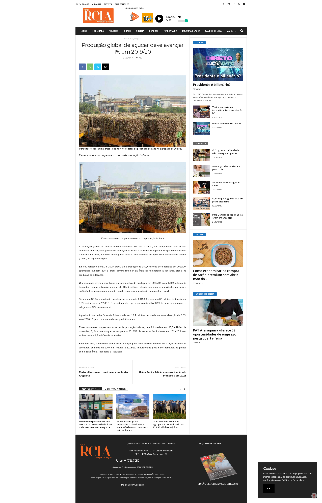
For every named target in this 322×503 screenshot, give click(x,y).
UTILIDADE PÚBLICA (205, 294)
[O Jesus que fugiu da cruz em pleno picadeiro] (201, 203)
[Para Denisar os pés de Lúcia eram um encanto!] (201, 219)
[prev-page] (180, 389)
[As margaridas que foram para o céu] (201, 171)
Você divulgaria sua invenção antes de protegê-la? (227, 110)
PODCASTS (201, 143)
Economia (98, 31)
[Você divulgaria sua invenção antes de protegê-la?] (201, 112)
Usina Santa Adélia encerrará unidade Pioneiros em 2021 (162, 373)
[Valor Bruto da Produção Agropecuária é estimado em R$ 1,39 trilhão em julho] (169, 406)
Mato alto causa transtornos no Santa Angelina (103, 373)
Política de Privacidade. (293, 480)
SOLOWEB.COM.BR (145, 467)
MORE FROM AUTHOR (115, 389)
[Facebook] (223, 4)
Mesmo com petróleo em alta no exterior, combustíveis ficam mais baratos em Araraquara (95, 424)
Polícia (140, 31)
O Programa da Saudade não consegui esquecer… (225, 152)
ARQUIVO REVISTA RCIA (210, 443)
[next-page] (184, 389)
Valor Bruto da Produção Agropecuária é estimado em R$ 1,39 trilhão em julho (168, 424)
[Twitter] (239, 4)
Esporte (153, 31)
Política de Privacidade (132, 485)
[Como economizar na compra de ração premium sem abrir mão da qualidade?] (218, 253)
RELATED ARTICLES (91, 389)
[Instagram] (229, 4)
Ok (269, 488)
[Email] (105, 67)
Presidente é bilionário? (212, 84)
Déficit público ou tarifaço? (226, 123)
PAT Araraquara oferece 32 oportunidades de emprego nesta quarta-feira (214, 334)
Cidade (127, 31)
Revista (108, 4)
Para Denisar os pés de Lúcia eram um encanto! (227, 216)
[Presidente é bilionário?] (218, 64)
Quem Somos (82, 4)
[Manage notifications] (314, 495)
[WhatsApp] (90, 67)
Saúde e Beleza (213, 31)
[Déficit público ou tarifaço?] (201, 128)
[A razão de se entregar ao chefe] (201, 187)
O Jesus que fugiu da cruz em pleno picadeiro (227, 200)
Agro (84, 31)
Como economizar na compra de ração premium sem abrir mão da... (216, 275)
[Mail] (234, 4)
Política (113, 31)
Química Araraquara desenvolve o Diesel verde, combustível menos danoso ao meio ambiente (132, 426)
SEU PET (199, 234)
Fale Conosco (122, 4)
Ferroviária (170, 31)
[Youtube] (244, 4)
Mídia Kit (96, 4)
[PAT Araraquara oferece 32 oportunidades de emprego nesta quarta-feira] (218, 312)
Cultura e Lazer (191, 31)
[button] (241, 31)
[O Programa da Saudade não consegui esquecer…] (201, 155)
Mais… (230, 31)
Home (126, 38)
